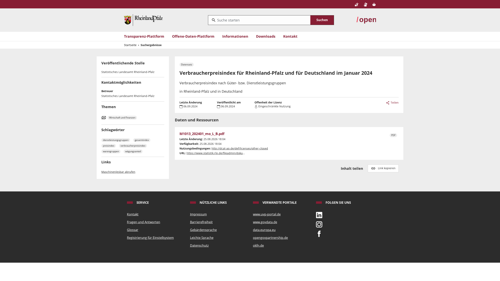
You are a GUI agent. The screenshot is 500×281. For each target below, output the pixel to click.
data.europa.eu (264, 230)
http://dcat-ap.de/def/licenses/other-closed (240, 148)
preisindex (108, 145)
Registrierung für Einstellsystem (150, 238)
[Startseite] (143, 19)
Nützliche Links (213, 202)
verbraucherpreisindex (133, 145)
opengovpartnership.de (270, 238)
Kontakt (290, 36)
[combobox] (259, 20)
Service (142, 202)
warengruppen (111, 151)
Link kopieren (387, 168)
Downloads (265, 36)
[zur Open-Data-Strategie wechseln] (366, 19)
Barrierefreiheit (201, 222)
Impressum (198, 214)
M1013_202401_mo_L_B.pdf (201, 134)
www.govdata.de (265, 222)
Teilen (394, 102)
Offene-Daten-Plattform (193, 36)
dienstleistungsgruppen (116, 140)
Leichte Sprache (201, 238)
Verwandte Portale (279, 202)
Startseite (130, 45)
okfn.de (258, 245)
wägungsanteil (133, 151)
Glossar (132, 230)
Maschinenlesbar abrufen (118, 172)
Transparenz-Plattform (144, 36)
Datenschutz (199, 245)
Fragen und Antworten (143, 222)
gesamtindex (142, 140)
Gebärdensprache (203, 230)
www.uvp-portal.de (267, 214)
